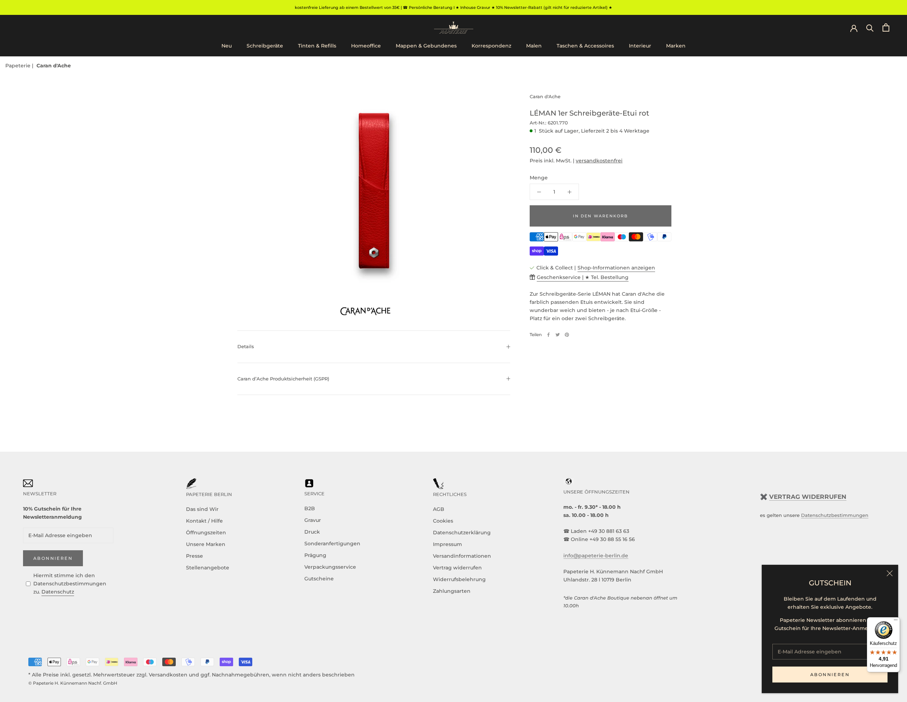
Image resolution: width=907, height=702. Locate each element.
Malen (534, 46)
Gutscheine (319, 578)
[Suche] (870, 27)
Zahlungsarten (452, 591)
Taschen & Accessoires (585, 46)
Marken (676, 46)
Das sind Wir (202, 509)
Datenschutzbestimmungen (834, 515)
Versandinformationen (462, 556)
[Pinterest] (567, 335)
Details (245, 346)
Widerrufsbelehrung (459, 579)
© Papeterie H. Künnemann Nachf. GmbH (72, 683)
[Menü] (895, 621)
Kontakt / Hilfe (204, 521)
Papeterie (18, 65)
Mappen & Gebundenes (426, 46)
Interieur (640, 46)
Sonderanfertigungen (332, 543)
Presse (194, 556)
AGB (438, 509)
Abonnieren (830, 674)
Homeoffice (366, 46)
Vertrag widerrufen (457, 567)
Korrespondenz (491, 46)
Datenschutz (57, 592)
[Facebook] (548, 335)
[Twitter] (558, 335)
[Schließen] (889, 573)
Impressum (447, 544)
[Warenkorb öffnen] (886, 27)
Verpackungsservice (330, 567)
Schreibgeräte (265, 46)
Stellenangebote (207, 567)
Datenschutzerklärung (462, 532)
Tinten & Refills (317, 46)
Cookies (443, 521)
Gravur (312, 520)
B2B (309, 508)
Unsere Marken (205, 544)
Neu (226, 46)
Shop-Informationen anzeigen (616, 267)
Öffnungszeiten (206, 532)
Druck (312, 532)
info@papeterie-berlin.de (595, 555)
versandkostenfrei (599, 161)
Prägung (315, 555)
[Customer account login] (853, 27)
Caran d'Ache (53, 65)
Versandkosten (168, 675)
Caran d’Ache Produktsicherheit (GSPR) (283, 378)
